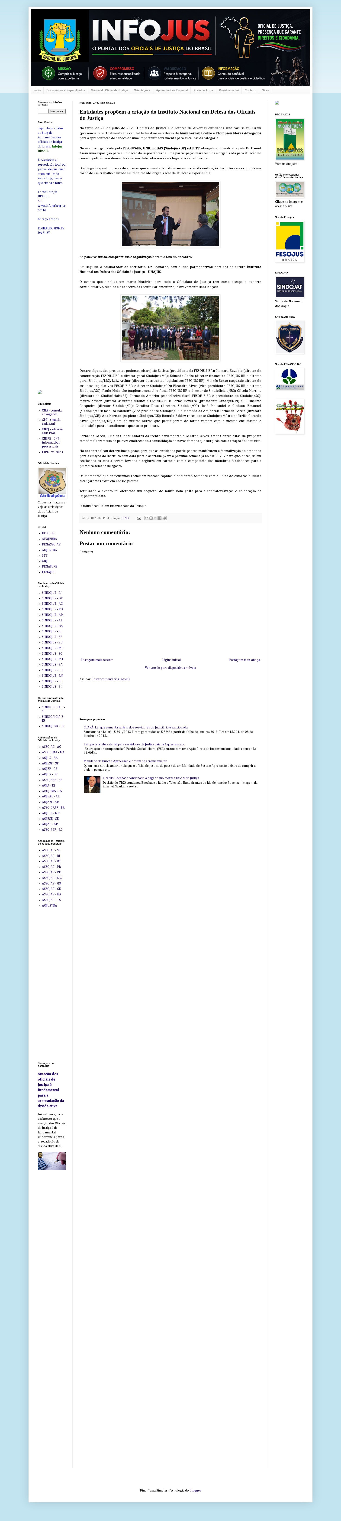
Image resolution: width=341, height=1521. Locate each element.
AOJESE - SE (50, 818)
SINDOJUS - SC (52, 653)
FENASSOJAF (51, 544)
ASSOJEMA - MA (53, 752)
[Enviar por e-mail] (146, 518)
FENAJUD (48, 572)
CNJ (44, 561)
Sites (265, 90)
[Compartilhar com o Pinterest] (164, 518)
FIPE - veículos (52, 452)
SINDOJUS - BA (52, 626)
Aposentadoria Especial (172, 90)
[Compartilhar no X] (155, 518)
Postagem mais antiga (244, 660)
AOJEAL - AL (51, 796)
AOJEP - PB (50, 768)
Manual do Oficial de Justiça (109, 90)
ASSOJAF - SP (51, 850)
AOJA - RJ (48, 785)
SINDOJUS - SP (52, 637)
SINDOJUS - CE (52, 681)
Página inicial (171, 660)
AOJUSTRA (49, 550)
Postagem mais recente (97, 660)
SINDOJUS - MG (52, 648)
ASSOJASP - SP (52, 780)
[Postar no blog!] (151, 518)
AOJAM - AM (51, 802)
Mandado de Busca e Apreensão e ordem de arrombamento (125, 761)
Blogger (195, 1490)
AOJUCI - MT (51, 813)
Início (37, 90)
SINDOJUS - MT (53, 659)
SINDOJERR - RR (53, 726)
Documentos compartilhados (66, 90)
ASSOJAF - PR (51, 866)
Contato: (250, 90)
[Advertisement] (164, 699)
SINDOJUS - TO (52, 609)
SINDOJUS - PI (52, 686)
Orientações (142, 90)
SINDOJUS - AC (52, 603)
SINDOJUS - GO (52, 670)
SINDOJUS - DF (52, 598)
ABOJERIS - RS (52, 791)
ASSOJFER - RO (52, 829)
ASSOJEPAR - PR (53, 807)
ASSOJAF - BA (51, 894)
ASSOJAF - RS (51, 861)
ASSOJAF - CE (51, 889)
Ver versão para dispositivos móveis (170, 667)
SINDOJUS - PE (52, 631)
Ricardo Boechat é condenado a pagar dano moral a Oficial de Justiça (151, 778)
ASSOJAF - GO (51, 883)
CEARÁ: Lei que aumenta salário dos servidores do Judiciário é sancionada (136, 727)
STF (45, 555)
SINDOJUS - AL (52, 620)
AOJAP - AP (50, 824)
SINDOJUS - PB (52, 642)
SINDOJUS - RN (52, 675)
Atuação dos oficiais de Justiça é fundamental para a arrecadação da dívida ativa (51, 1090)
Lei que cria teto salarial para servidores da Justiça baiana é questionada (134, 744)
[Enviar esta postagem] (138, 518)
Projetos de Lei (229, 90)
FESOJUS (48, 533)
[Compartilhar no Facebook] (160, 518)
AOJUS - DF (50, 774)
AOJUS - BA (50, 758)
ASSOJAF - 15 (51, 900)
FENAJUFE (49, 566)
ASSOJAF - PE (51, 872)
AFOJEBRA (49, 539)
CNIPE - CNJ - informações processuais (51, 442)
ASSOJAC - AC (51, 746)
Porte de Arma (203, 90)
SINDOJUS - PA (52, 664)
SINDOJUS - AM (53, 615)
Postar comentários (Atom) (111, 679)
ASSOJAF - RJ (51, 856)
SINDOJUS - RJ (52, 592)
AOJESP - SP (50, 763)
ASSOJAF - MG (52, 878)
